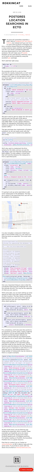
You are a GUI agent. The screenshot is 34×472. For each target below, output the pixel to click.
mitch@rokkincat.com (23, 447)
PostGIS (24, 53)
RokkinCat (11, 3)
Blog (30, 6)
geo (9, 58)
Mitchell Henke (24, 35)
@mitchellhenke (7, 444)
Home (21, 6)
